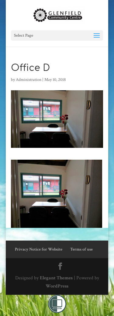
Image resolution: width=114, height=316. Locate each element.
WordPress (57, 286)
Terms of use (81, 249)
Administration (28, 79)
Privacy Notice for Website (38, 249)
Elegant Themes (56, 278)
